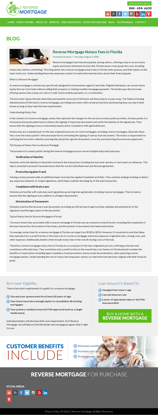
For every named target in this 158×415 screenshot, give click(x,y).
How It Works (25, 22)
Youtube (9, 392)
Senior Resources (139, 3)
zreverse (67, 56)
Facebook (21, 392)
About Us (41, 22)
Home (11, 22)
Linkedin (45, 392)
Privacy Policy (52, 411)
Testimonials (125, 22)
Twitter (27, 392)
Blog (111, 22)
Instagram (33, 392)
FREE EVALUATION (71, 22)
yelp (39, 392)
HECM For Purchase (94, 22)
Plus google (15, 392)
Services (54, 22)
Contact (140, 22)
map (9, 399)
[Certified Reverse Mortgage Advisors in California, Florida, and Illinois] (23, 8)
